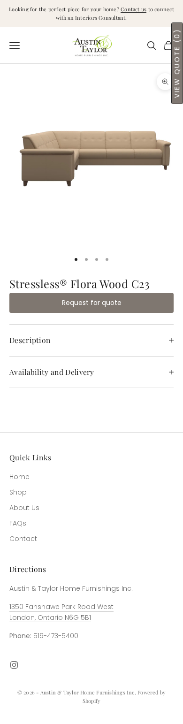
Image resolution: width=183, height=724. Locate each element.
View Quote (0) (177, 63)
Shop (18, 492)
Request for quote (92, 302)
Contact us (133, 9)
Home (19, 476)
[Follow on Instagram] (14, 665)
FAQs (17, 523)
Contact (23, 538)
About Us (24, 507)
